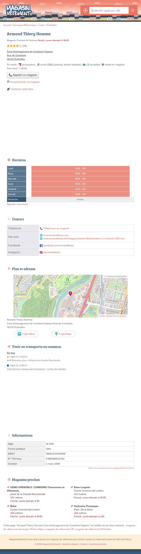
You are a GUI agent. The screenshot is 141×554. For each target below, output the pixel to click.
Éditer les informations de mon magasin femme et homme (111, 468)
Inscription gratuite (97, 544)
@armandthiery (51, 252)
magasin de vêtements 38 (60, 529)
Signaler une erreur (17, 204)
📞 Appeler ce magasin (23, 74)
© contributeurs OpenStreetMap (115, 276)
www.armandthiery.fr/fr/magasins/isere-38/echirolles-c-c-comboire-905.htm (83, 238)
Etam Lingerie (82, 487)
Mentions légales (70, 544)
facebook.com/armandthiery (58, 245)
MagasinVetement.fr (19, 10)
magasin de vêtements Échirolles (93, 529)
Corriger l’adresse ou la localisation (113, 316)
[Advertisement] (70, 125)
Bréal (13, 506)
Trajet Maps (65, 334)
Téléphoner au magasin (56, 228)
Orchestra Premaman (86, 506)
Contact (83, 544)
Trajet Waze (28, 334)
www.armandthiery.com (56, 235)
